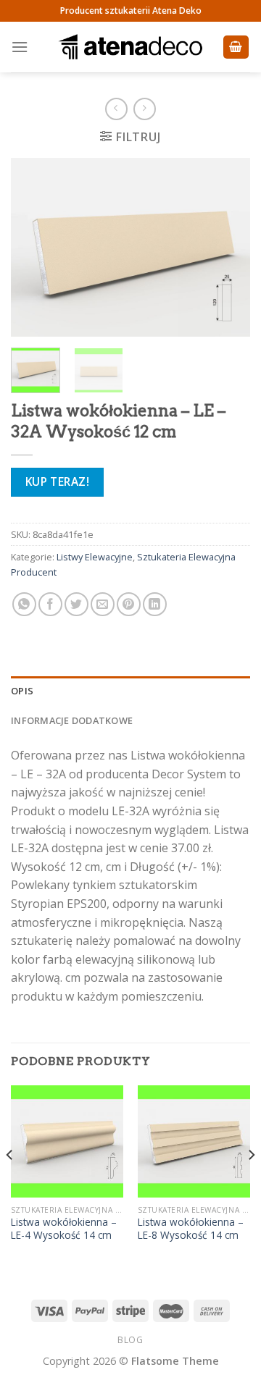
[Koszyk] (236, 47)
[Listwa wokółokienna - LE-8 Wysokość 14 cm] (194, 1141)
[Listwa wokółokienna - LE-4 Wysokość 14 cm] (67, 1141)
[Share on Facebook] (50, 604)
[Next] (227, 248)
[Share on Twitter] (76, 604)
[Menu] (19, 46)
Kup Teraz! (57, 481)
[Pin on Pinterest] (129, 604)
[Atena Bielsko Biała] (130, 47)
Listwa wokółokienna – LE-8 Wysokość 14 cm (191, 1228)
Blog (130, 1340)
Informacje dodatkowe (72, 720)
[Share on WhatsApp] (24, 604)
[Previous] (34, 248)
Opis (22, 690)
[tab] (130, 690)
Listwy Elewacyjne (95, 556)
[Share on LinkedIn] (155, 604)
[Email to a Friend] (103, 604)
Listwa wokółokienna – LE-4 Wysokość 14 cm (64, 1228)
